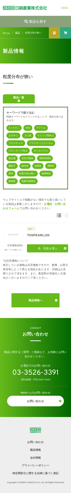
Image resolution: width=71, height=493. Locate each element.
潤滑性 (50, 166)
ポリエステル (41, 150)
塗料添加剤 (45, 158)
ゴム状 (27, 135)
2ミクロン (14, 128)
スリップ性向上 (45, 135)
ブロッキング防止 (18, 150)
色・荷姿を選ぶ (47, 248)
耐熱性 (12, 181)
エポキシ (13, 135)
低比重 (12, 158)
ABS (28, 128)
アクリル (41, 128)
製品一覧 (18, 97)
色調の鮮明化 (29, 181)
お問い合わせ (35, 401)
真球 (11, 173)
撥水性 (25, 166)
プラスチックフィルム (41, 143)
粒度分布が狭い (27, 173)
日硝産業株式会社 (23, 8)
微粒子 (12, 166)
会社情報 (35, 457)
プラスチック (16, 143)
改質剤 (37, 166)
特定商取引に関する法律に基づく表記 (35, 473)
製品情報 (35, 449)
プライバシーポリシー (35, 465)
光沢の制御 (27, 158)
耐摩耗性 (46, 173)
